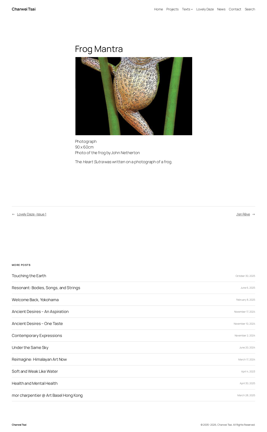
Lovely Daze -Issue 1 (31, 214)
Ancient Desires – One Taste (37, 323)
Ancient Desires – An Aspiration (40, 311)
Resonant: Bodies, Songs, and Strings (46, 288)
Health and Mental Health (35, 383)
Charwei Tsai (23, 9)
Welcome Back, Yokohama (35, 300)
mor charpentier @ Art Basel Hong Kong (47, 395)
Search (250, 9)
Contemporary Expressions (37, 335)
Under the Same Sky (30, 347)
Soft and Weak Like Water (35, 371)
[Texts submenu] (192, 9)
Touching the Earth (29, 276)
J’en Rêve (243, 214)
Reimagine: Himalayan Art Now (39, 359)
